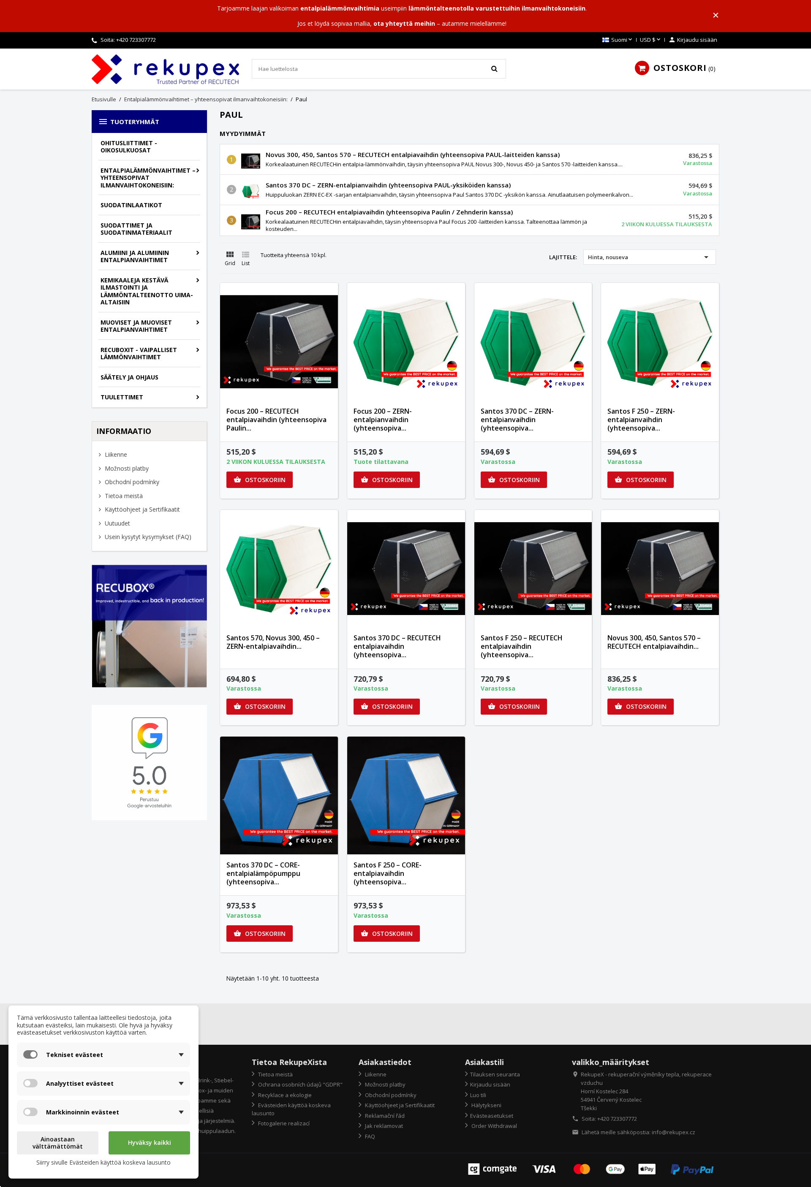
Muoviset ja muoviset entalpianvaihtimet (136, 326)
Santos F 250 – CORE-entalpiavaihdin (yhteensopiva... (388, 873)
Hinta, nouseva (649, 257)
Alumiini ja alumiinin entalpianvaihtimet (135, 256)
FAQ (369, 1136)
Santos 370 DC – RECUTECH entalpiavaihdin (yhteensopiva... (397, 646)
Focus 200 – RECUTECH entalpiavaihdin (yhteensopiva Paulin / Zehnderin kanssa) (389, 212)
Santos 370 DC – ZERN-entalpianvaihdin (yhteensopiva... (517, 420)
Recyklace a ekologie (284, 1095)
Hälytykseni (485, 1105)
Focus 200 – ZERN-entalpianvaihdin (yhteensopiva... (383, 420)
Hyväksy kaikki (149, 1142)
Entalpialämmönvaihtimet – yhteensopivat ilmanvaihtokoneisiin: (148, 177)
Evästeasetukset (491, 1115)
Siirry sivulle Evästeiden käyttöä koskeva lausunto (103, 1162)
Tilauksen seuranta (495, 1074)
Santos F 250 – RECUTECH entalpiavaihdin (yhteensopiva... (522, 646)
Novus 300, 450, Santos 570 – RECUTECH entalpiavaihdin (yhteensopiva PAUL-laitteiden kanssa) (413, 154)
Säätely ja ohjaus (129, 377)
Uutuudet (116, 523)
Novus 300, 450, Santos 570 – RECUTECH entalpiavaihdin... (654, 642)
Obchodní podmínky (131, 482)
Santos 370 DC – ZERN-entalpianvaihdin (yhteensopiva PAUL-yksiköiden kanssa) (388, 185)
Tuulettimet (122, 397)
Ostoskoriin (260, 480)
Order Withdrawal (493, 1126)
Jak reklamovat (383, 1126)
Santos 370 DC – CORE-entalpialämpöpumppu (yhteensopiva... (263, 873)
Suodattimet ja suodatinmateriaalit (136, 229)
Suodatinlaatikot (131, 205)
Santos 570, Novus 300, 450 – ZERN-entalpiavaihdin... (273, 642)
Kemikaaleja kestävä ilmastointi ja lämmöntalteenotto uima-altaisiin (147, 291)
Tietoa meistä (123, 496)
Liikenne (115, 454)
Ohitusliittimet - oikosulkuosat (129, 146)
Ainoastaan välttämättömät (58, 1143)
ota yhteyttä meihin (404, 23)
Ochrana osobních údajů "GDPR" (300, 1084)
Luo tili (478, 1095)
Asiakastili (484, 1062)
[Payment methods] (590, 1169)
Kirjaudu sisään (490, 1084)
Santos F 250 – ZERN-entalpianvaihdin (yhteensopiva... (641, 420)
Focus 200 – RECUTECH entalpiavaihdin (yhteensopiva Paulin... (276, 420)
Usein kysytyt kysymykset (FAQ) (147, 537)
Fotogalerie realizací (283, 1123)
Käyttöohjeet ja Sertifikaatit (141, 509)
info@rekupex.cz (673, 1132)
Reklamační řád (384, 1115)
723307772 (142, 39)
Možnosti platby (126, 468)
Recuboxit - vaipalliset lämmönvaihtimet (139, 353)
